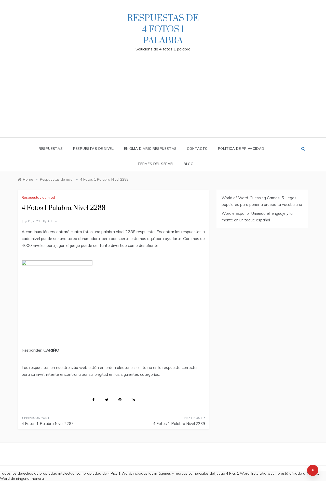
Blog (189, 164)
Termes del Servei (155, 164)
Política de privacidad (241, 148)
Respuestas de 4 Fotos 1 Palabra (163, 29)
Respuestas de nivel (93, 148)
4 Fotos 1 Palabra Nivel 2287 (48, 423)
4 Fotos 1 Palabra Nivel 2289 (179, 423)
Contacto (197, 148)
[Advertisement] (163, 102)
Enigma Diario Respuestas (150, 148)
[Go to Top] (312, 470)
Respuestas (51, 148)
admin (52, 221)
